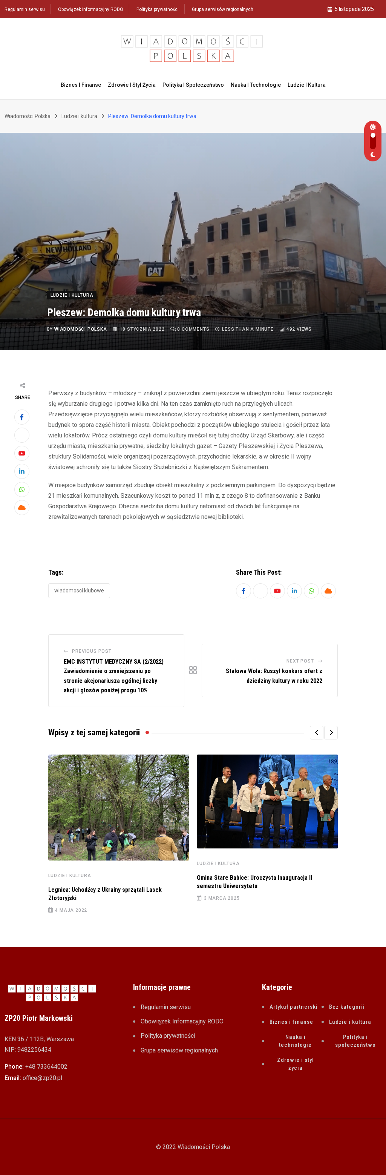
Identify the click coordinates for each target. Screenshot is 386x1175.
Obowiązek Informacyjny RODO (90, 9)
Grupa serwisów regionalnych (222, 9)
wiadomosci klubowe (79, 591)
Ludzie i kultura (307, 85)
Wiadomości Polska (80, 329)
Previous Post (91, 651)
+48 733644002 (46, 1066)
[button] (316, 732)
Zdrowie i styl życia (132, 85)
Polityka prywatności (157, 9)
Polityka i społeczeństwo (193, 85)
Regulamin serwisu (25, 9)
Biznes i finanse (81, 85)
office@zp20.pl (42, 1077)
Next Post (300, 661)
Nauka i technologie (256, 85)
